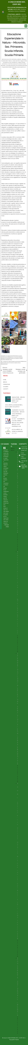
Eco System (8, 355)
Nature (12, 358)
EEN (16, 355)
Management (3, 358)
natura (19, 362)
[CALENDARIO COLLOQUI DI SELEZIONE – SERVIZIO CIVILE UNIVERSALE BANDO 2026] (8, 412)
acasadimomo (6, 361)
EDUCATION (12, 355)
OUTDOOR (16, 358)
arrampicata (17, 361)
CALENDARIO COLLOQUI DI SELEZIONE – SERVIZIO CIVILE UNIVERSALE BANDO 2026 (17, 709)
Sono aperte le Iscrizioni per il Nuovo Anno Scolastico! (17, 592)
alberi (10, 361)
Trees (11, 359)
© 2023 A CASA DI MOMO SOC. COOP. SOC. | (14, 1038)
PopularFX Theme (14, 1039)
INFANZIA (21, 357)
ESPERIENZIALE (4, 357)
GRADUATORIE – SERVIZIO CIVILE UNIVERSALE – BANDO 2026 (18, 399)
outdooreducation (4, 364)
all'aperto (13, 361)
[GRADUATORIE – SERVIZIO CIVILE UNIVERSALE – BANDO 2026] (8, 399)
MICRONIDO (8, 358)
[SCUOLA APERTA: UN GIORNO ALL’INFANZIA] (8, 432)
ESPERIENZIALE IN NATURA (13, 357)
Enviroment (19, 355)
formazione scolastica (13, 362)
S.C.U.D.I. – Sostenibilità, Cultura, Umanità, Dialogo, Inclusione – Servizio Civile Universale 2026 (18, 422)
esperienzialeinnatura (5, 362)
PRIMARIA (8, 359)
